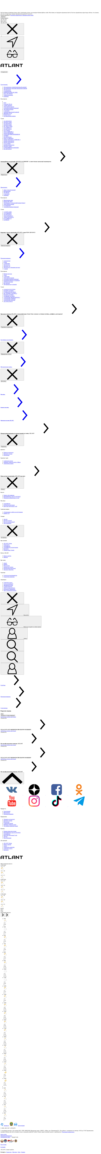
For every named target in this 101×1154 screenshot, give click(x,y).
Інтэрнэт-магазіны (5, 407)
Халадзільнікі (4, 72)
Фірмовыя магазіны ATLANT (7, 420)
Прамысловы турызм (9, 550)
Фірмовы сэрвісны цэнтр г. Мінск (12, 462)
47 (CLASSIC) (7, 143)
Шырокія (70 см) (8, 113)
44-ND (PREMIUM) (8, 133)
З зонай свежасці (8, 105)
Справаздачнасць (8, 586)
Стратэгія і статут (8, 582)
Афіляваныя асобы (8, 585)
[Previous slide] (3, 915)
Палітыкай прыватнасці (68, 1132)
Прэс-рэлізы (7, 565)
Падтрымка (3, 446)
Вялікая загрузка (8, 273)
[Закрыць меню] (12, 440)
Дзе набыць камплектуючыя (11, 826)
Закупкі (5, 519)
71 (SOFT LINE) (8, 212)
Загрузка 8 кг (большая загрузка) (12, 267)
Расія (19, 1152)
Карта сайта (4, 1134)
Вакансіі (6, 557)
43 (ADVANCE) (8, 129)
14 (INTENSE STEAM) (9, 300)
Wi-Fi (5, 102)
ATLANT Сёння (8, 543)
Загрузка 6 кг (7, 264)
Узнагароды (7, 544)
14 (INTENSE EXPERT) (10, 298)
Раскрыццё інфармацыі (9, 589)
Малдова (14, 1152)
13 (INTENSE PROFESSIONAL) (12, 297)
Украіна (23, 1152)
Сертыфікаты (7, 503)
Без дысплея (7, 283)
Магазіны (3, 394)
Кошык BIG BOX (8, 201)
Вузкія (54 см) (7, 114)
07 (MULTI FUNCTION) (10, 292)
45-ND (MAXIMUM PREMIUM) (12, 134)
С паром (6, 268)
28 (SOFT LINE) (8, 122)
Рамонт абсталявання (9, 495)
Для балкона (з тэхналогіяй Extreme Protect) (14, 203)
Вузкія (5, 262)
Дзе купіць (3, 381)
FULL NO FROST (8, 93)
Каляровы (6, 96)
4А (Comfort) (7, 130)
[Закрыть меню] (12, 168)
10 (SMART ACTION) (9, 296)
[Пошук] (12, 645)
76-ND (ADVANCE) (9, 217)
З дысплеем (6, 110)
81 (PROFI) (6, 220)
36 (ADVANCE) (8, 123)
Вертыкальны (7, 191)
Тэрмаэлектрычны (8, 95)
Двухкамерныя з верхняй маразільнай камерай (15, 88)
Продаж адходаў (8, 520)
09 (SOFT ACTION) (9, 294)
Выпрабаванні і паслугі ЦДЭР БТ (12, 496)
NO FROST (6, 192)
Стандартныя (7, 260)
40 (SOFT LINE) (8, 125)
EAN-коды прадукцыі (9, 505)
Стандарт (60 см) (8, 104)
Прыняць (3, 16)
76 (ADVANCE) (8, 214)
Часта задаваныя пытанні (10, 590)
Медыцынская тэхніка (6, 354)
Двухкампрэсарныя (8, 109)
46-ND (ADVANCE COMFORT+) (12, 139)
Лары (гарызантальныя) (10, 190)
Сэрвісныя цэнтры (8, 461)
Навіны (5, 564)
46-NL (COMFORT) (8, 138)
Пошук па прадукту (9, 452)
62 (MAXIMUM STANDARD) (11, 147)
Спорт (5, 275)
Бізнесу (3, 489)
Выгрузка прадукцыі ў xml (10, 506)
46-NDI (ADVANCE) (9, 141)
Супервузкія (7, 263)
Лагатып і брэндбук (8, 569)
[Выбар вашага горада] (12, 42)
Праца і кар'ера (7, 556)
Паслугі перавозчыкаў (9, 522)
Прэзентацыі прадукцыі (10, 568)
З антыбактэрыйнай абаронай (11, 108)
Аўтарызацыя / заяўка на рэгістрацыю (13, 512)
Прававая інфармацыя (6, 1135)
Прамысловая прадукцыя (10, 831)
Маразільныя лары (8, 200)
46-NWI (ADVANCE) (9, 145)
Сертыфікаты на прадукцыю (11, 547)
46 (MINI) (6, 135)
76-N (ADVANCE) (8, 216)
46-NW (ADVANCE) (9, 142)
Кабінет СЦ (6, 513)
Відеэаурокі (6, 455)
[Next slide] (7, 915)
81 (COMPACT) (8, 218)
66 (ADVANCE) (8, 149)
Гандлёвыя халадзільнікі (6, 327)
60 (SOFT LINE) (8, 146)
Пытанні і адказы (8, 453)
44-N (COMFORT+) (8, 131)
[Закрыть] (12, 29)
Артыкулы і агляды (8, 567)
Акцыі (5, 563)
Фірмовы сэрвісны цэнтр (10, 824)
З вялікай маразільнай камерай (11, 112)
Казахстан (9, 1152)
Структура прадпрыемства (10, 575)
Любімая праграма (8, 281)
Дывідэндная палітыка (9, 587)
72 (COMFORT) (8, 213)
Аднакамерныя (7, 91)
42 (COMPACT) (8, 127)
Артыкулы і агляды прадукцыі (8, 715)
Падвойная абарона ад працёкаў (12, 280)
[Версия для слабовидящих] (12, 54)
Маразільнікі (4, 174)
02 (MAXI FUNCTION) (9, 289)
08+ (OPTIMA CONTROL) (10, 293)
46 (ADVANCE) (8, 137)
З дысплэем (6, 276)
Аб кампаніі (3, 537)
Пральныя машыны (5, 245)
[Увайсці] (12, 669)
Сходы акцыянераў (8, 583)
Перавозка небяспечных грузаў (11, 498)
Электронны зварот (8, 463)
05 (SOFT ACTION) (9, 290)
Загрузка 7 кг (7, 266)
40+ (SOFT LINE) (8, 126)
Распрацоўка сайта (5, 1137)
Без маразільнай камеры (10, 116)
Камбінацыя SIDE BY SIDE (11, 92)
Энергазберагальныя (9, 106)
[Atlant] (12, 70)
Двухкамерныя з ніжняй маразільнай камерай (15, 87)
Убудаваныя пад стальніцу (10, 284)
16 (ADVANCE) (8, 121)
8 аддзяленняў (7, 205)
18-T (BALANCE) (8, 301)
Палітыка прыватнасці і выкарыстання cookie (21, 15)
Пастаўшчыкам (7, 523)
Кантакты (6, 548)
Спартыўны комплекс (9, 576)
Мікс (2, 713)
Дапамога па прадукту (9, 819)
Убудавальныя (7, 89)
